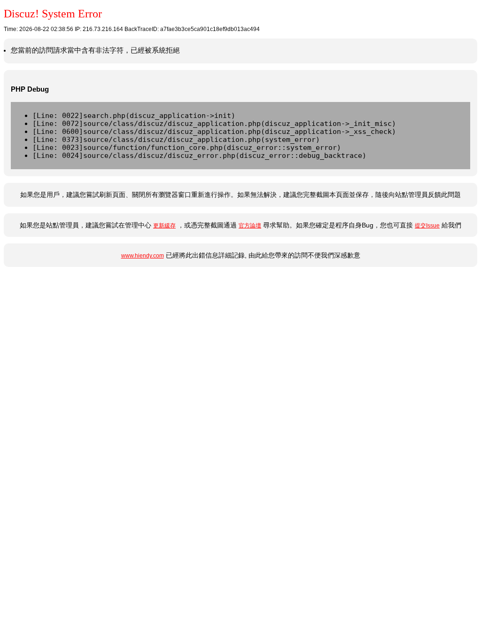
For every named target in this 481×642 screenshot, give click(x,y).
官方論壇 (250, 225)
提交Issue (427, 225)
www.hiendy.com (142, 255)
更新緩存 (164, 225)
